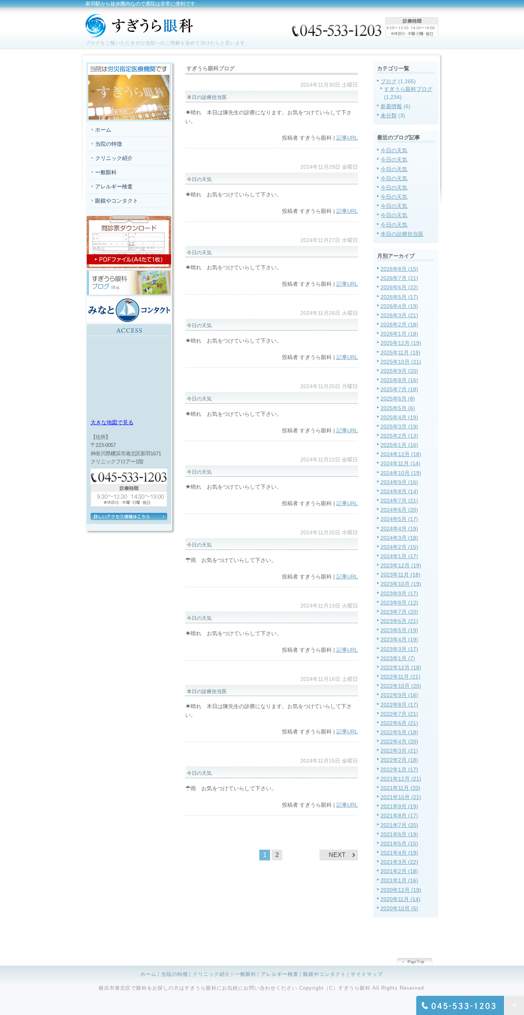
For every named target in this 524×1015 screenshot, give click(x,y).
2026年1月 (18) (399, 334)
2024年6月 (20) (399, 510)
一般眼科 (106, 172)
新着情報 (391, 106)
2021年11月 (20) (400, 788)
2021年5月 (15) (399, 843)
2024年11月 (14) (400, 463)
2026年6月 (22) (399, 287)
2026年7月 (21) (399, 278)
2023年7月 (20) (399, 612)
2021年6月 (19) (399, 834)
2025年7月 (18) (399, 389)
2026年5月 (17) (399, 297)
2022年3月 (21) (399, 751)
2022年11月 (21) (400, 677)
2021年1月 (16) (399, 880)
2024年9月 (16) (399, 482)
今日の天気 (394, 150)
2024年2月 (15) (399, 547)
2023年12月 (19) (401, 565)
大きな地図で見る (112, 422)
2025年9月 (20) (399, 371)
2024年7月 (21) (399, 501)
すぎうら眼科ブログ (408, 89)
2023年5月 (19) (399, 630)
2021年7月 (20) (399, 825)
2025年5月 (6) (398, 408)
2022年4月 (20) (399, 741)
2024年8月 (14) (399, 491)
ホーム (103, 130)
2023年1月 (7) (398, 658)
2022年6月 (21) (399, 723)
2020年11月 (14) (400, 899)
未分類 (389, 115)
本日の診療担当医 (402, 234)
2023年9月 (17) (399, 593)
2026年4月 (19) (399, 306)
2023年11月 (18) (400, 575)
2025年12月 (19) (401, 343)
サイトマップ (367, 974)
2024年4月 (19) (399, 529)
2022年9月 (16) (399, 695)
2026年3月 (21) (399, 315)
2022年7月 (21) (399, 714)
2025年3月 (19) (399, 426)
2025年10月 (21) (401, 362)
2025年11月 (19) (400, 352)
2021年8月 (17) (399, 815)
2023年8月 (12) (399, 603)
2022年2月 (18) (399, 760)
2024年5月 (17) (399, 519)
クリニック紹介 (114, 158)
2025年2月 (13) (399, 436)
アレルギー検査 (114, 186)
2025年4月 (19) (399, 417)
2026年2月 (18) (399, 324)
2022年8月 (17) (399, 705)
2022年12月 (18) (401, 667)
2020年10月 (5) (399, 908)
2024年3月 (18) (399, 538)
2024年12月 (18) (401, 454)
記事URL (347, 138)
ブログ (389, 81)
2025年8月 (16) (399, 380)
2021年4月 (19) (399, 853)
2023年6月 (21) (399, 621)
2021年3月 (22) (399, 862)
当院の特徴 (108, 144)
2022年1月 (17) (399, 769)
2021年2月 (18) (399, 871)
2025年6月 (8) (398, 398)
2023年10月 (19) (401, 584)
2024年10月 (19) (401, 473)
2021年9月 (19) (399, 806)
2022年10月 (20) (401, 686)
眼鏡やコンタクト (116, 201)
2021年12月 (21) (401, 779)
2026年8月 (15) (399, 269)
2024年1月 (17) (399, 556)
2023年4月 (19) (399, 639)
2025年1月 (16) (399, 445)
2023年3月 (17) (399, 649)
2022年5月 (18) (399, 732)
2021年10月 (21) (401, 797)
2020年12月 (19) (401, 890)
